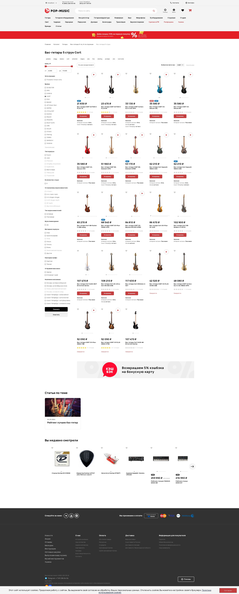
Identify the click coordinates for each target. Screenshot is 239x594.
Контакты (78, 556)
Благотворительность (82, 553)
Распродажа (168, 22)
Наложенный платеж (106, 548)
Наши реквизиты (164, 548)
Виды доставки (130, 539)
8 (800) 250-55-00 (68, 3)
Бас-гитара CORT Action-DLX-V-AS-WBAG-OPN (183, 284)
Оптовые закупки (53, 552)
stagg (55, 59)
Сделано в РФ (154, 22)
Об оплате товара (105, 539)
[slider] (45, 66)
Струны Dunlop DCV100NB (61, 473)
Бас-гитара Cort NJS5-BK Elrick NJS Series (134, 343)
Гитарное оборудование (64, 18)
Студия (183, 18)
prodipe (107, 59)
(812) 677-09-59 (85, 3)
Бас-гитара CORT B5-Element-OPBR (133, 168)
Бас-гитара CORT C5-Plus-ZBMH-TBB (86, 343)
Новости (49, 535)
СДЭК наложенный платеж (108, 551)
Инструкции (50, 549)
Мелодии (49, 545)
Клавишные (119, 18)
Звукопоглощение (137, 22)
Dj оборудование (156, 18)
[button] (192, 466)
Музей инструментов (54, 559)
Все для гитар (84, 18)
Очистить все (190, 65)
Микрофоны (140, 18)
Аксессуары (106, 22)
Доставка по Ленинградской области (137, 548)
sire (114, 59)
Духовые (94, 22)
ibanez (62, 59)
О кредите (102, 545)
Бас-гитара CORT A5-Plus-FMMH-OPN (110, 226)
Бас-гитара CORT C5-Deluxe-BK (181, 107)
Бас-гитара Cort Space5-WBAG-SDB (183, 168)
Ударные (57, 22)
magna (82, 59)
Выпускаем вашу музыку (56, 555)
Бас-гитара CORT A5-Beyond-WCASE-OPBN (133, 226)
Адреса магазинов (81, 545)
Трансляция (120, 22)
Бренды (48, 26)
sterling (100, 59)
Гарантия (162, 539)
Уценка (181, 22)
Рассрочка (102, 542)
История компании (81, 539)
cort (68, 59)
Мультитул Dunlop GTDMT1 (110, 473)
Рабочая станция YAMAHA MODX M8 (160, 482)
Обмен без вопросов (166, 542)
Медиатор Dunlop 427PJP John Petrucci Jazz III (86, 474)
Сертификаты (79, 548)
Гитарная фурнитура (102, 18)
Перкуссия (82, 22)
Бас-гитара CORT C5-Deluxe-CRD (85, 168)
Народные (69, 22)
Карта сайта (48, 581)
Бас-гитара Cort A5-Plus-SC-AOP (159, 226)
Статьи (58, 26)
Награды (78, 551)
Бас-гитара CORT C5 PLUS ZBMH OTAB (110, 343)
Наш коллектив (80, 542)
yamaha (48, 59)
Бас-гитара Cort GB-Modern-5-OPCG (181, 226)
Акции (47, 539)
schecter (75, 59)
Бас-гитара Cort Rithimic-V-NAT (135, 284)
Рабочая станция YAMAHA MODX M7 (185, 482)
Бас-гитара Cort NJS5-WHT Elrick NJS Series (87, 284)
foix (93, 59)
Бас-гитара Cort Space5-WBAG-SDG (159, 168)
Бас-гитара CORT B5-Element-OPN (109, 168)
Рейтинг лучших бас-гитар (62, 422)
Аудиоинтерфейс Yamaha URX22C (135, 474)
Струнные (171, 18)
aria (88, 59)
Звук (129, 18)
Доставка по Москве (132, 545)
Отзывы (48, 542)
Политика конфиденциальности (169, 545)
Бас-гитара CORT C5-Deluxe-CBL (157, 107)
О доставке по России (132, 542)
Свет (47, 22)
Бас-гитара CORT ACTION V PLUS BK (111, 107)
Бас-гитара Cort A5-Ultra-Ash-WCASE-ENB (110, 284)
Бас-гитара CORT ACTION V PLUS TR (87, 107)
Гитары (48, 18)
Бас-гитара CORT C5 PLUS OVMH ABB (159, 284)
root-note (121, 59)
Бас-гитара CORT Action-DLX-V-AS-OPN (134, 107)
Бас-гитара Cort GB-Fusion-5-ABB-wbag (87, 226)
